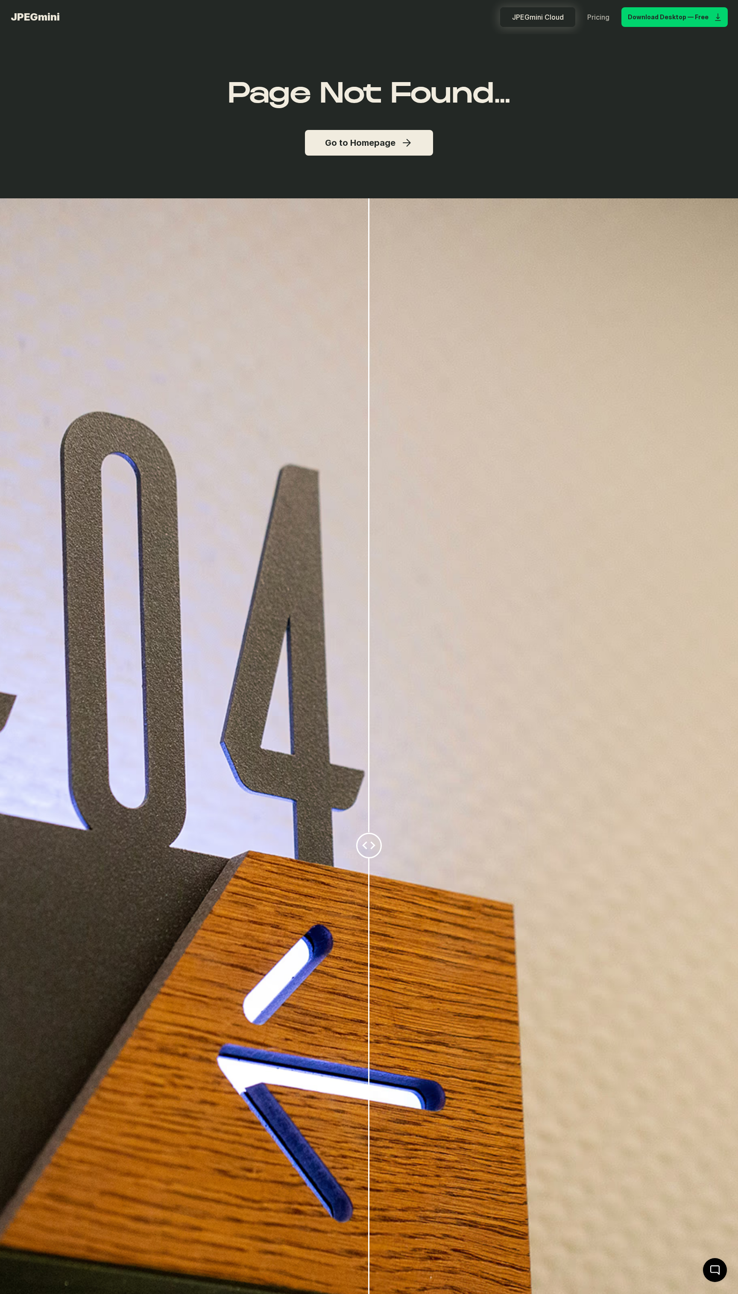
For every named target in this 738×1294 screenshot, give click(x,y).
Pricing (598, 17)
